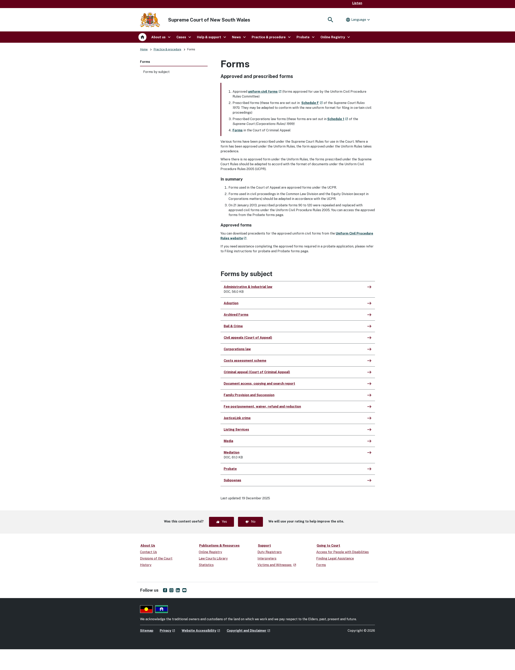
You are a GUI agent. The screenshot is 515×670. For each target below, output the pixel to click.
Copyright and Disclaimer (248, 631)
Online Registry (210, 552)
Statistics (206, 565)
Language (358, 19)
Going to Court (328, 545)
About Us (147, 545)
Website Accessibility (201, 631)
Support (264, 545)
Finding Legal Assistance (335, 558)
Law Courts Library (213, 558)
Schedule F (312, 103)
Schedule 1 (337, 119)
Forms (145, 62)
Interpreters (267, 558)
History (145, 565)
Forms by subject (156, 72)
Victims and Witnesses (277, 565)
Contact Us (148, 552)
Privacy (167, 631)
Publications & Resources (219, 545)
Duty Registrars (270, 552)
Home (144, 49)
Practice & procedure (167, 49)
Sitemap (146, 631)
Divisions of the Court (156, 558)
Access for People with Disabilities (342, 552)
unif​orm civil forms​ (265, 91)
